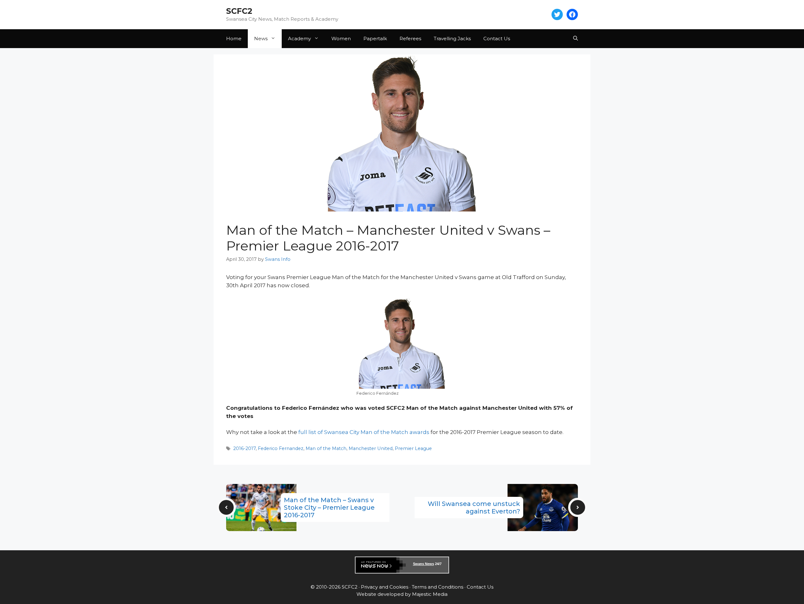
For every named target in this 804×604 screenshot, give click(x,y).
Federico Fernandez (280, 448)
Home (234, 38)
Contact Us (496, 38)
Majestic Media (430, 594)
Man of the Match (326, 448)
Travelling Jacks (452, 38)
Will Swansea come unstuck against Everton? (474, 507)
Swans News (423, 564)
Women (341, 38)
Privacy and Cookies (384, 587)
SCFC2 (239, 11)
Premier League (413, 448)
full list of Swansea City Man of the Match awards (363, 432)
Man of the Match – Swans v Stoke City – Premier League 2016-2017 (329, 507)
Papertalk (375, 38)
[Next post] (577, 507)
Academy (299, 38)
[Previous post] (226, 507)
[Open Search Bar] (575, 38)
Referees (410, 38)
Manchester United (371, 448)
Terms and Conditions (437, 587)
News (261, 38)
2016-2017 (244, 448)
